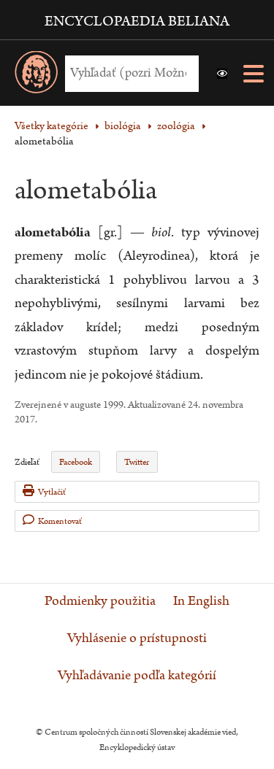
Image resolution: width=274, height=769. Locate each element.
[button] (222, 74)
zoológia (176, 126)
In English (201, 601)
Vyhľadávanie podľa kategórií (137, 675)
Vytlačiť (52, 492)
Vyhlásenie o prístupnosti (137, 638)
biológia (122, 126)
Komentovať (60, 521)
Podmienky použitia (100, 601)
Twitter (136, 462)
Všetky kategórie (51, 126)
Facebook (75, 462)
